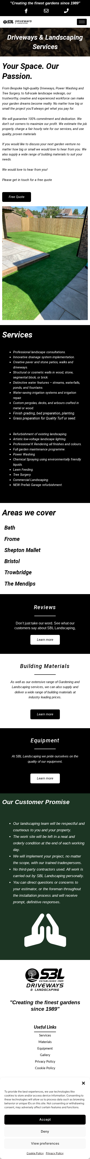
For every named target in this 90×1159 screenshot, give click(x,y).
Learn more (45, 640)
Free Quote (16, 197)
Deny (45, 1131)
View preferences (45, 1143)
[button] (83, 1083)
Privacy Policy (55, 1153)
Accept (45, 1119)
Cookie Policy (35, 1153)
